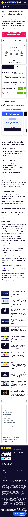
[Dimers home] (2, 2)
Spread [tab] (8, 77)
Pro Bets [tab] (21, 67)
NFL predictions (7, 416)
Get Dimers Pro (12, 2)
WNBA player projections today (11, 428)
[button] (3, 40)
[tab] (8, 67)
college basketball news (12, 280)
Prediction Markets (20, 105)
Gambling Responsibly (7, 475)
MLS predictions (7, 410)
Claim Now (12, 130)
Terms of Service (5, 472)
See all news (14, 401)
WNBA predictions (7, 412)
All (3, 105)
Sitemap (16, 472)
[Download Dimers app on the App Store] (6, 454)
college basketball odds (13, 279)
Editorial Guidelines (19, 475)
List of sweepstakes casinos (10, 439)
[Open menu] (25, 2)
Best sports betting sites (9, 435)
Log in (6, 2)
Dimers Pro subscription (9, 426)
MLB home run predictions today (11, 437)
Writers (3, 470)
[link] (2, 464)
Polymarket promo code (9, 418)
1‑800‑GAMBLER (15, 481)
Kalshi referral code (8, 420)
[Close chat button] (26, 511)
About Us (3, 468)
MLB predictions (7, 414)
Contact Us (17, 468)
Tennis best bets (7, 424)
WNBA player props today (9, 431)
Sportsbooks (10, 105)
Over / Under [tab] (15, 77)
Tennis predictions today (9, 422)
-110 (20, 88)
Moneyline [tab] (22, 77)
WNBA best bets (7, 433)
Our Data (3, 477)
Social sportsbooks (8, 441)
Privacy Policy (18, 470)
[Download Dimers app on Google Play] (6, 458)
